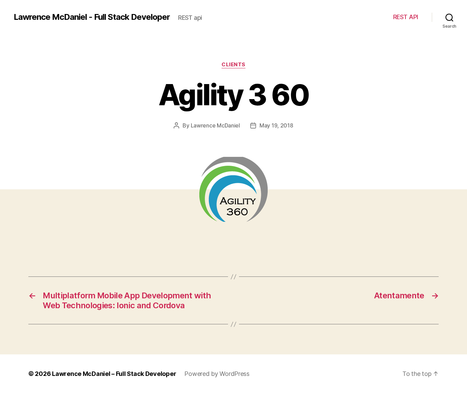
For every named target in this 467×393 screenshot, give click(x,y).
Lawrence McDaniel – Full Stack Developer (114, 373)
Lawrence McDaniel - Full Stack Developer (92, 17)
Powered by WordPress (217, 373)
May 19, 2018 (276, 125)
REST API (405, 17)
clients (233, 65)
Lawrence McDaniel (215, 125)
